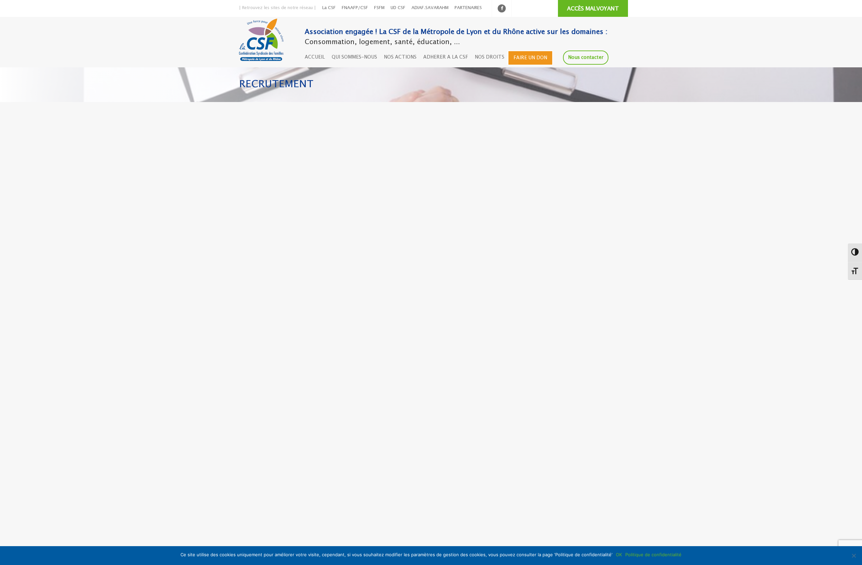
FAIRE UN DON (530, 58)
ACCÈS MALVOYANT (593, 9)
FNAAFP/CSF (355, 8)
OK (619, 554)
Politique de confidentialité (653, 554)
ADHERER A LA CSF (445, 57)
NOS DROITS (489, 57)
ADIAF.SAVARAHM (430, 8)
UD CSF (398, 8)
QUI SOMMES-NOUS (354, 57)
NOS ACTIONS (400, 57)
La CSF (329, 8)
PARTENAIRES (468, 8)
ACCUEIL (315, 57)
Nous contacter (585, 57)
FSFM (379, 8)
